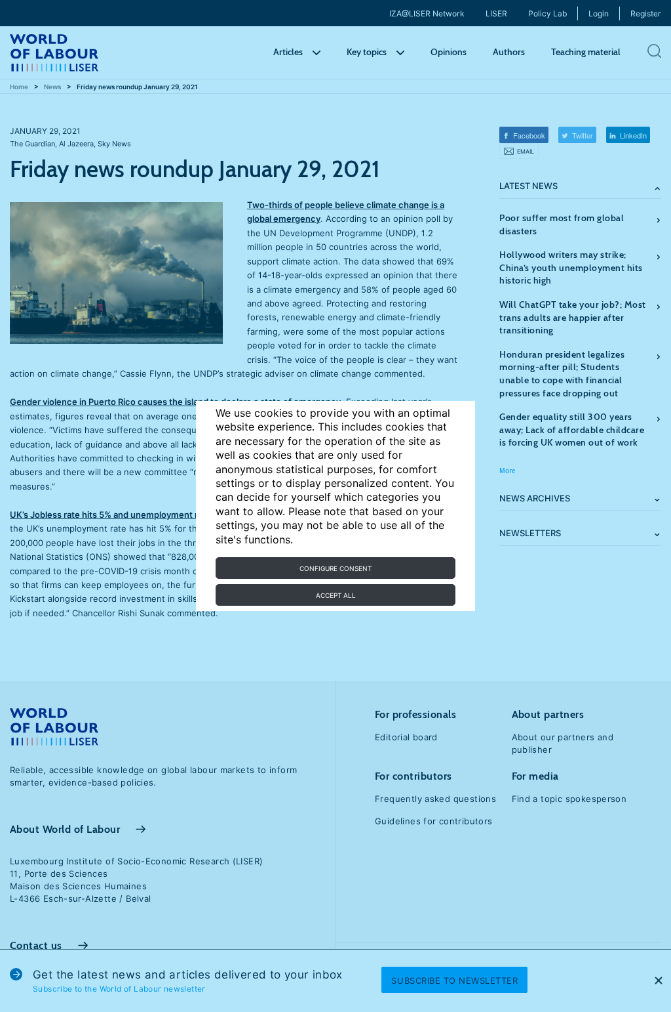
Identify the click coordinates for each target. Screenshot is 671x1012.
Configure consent (335, 568)
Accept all (336, 595)
